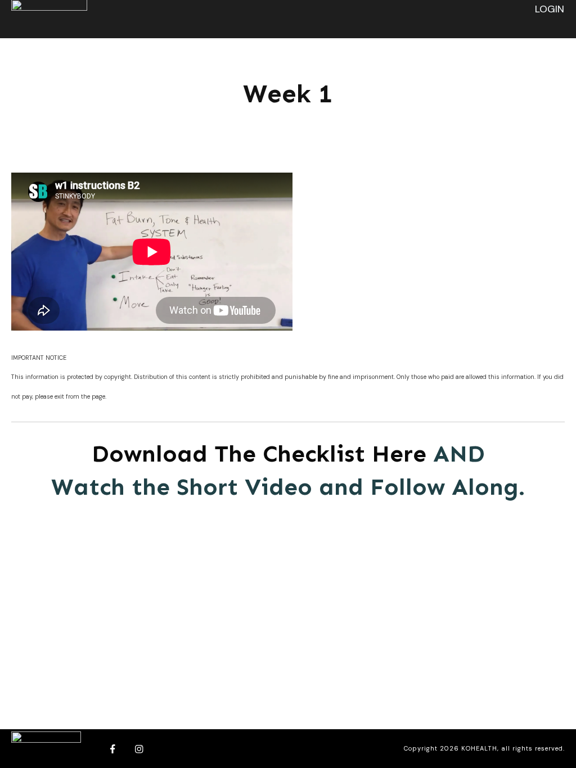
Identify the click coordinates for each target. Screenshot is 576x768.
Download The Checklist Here (259, 454)
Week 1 (288, 93)
